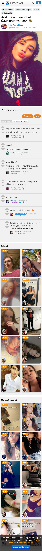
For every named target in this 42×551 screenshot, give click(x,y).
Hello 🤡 (25, 407)
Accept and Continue (21, 547)
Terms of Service (25, 543)
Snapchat (8, 9)
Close (37, 116)
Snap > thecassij (7, 465)
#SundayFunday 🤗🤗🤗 (10, 407)
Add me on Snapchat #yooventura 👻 (29, 495)
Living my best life (28, 282)
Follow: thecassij (7, 436)
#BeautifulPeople (23, 9)
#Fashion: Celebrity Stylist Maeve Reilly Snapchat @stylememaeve (31, 524)
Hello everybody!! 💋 (9, 494)
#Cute (36, 9)
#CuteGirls (7, 13)
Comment (28, 116)
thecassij (25, 436)
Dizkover (16, 3)
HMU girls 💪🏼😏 (27, 311)
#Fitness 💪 (26, 465)
